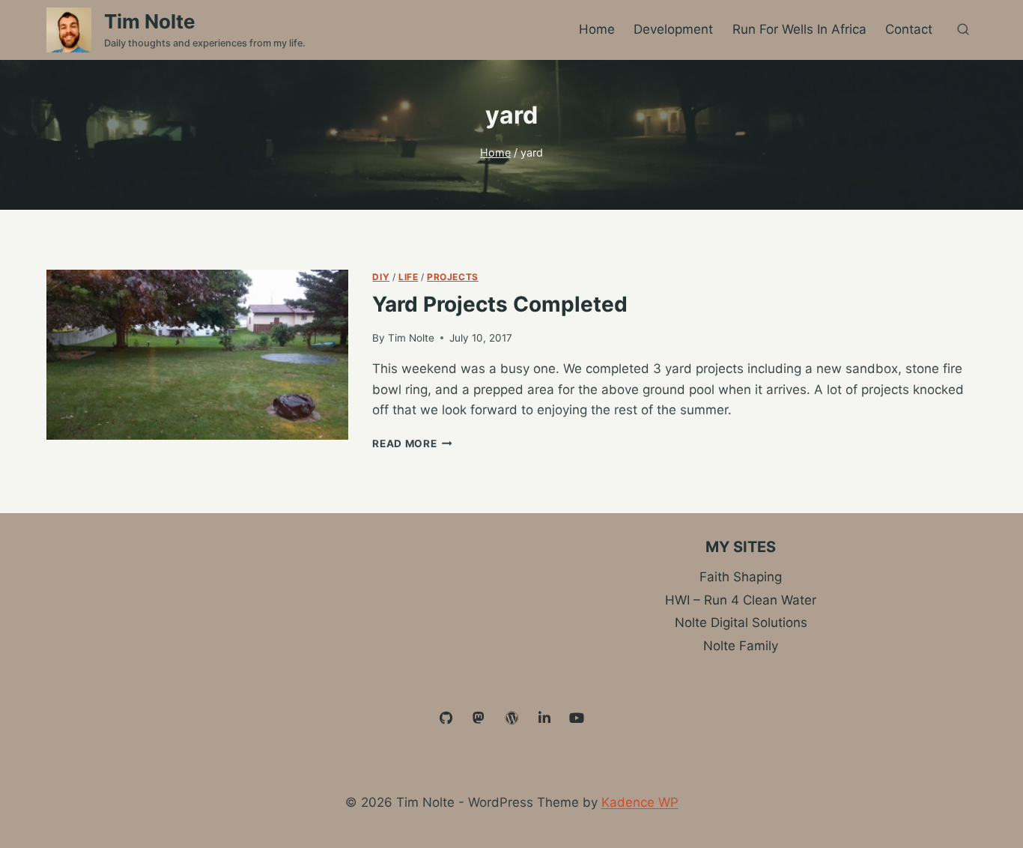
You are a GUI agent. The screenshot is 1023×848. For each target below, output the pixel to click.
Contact (908, 29)
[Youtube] (576, 718)
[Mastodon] (479, 718)
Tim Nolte (411, 338)
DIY (380, 276)
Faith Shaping (740, 576)
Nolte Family (740, 645)
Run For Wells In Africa (799, 29)
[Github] (446, 718)
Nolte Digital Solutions (741, 622)
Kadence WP (640, 802)
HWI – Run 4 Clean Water (740, 600)
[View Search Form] (963, 29)
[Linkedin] (544, 718)
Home (597, 29)
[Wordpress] (511, 718)
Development (673, 29)
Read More (412, 443)
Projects (453, 276)
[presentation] (197, 355)
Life (408, 276)
